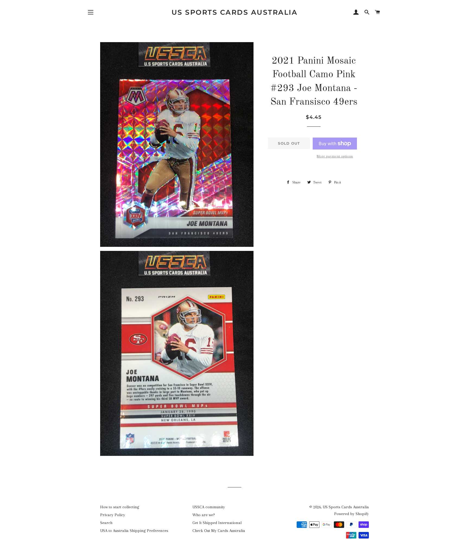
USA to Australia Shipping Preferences (134, 530)
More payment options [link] (335, 156)
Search (106, 522)
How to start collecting (119, 507)
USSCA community (208, 507)
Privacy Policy (112, 514)
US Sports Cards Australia (235, 12)
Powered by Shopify (351, 513)
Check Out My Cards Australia (218, 530)
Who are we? (203, 514)
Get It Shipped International (217, 522)
